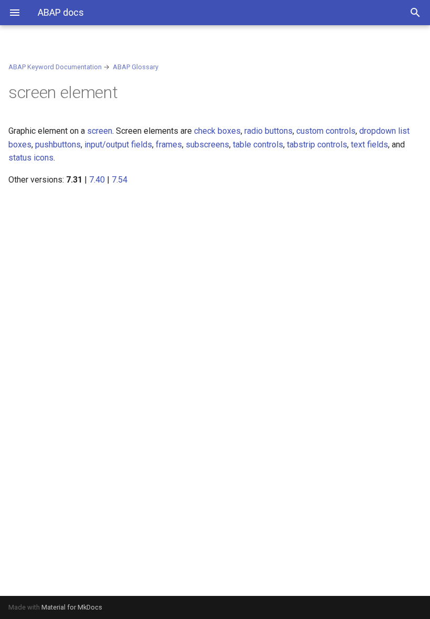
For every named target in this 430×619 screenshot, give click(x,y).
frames (169, 145)
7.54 (119, 180)
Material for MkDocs (71, 607)
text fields (369, 145)
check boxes (217, 131)
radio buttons (268, 131)
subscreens (207, 145)
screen (99, 131)
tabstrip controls (317, 145)
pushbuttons (58, 145)
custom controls (326, 131)
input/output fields (118, 145)
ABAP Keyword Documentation (55, 67)
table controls (258, 145)
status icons (30, 158)
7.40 (97, 180)
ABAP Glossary (135, 67)
